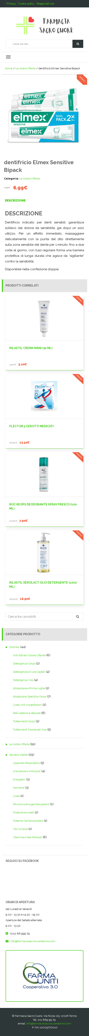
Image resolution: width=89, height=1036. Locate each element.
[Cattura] (44, 113)
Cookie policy (26, 3)
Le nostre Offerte (25, 68)
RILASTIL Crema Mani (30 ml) (30, 348)
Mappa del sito (45, 3)
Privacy (11, 3)
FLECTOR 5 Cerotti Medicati (31, 426)
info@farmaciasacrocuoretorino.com (48, 1023)
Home (8, 68)
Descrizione (15, 200)
